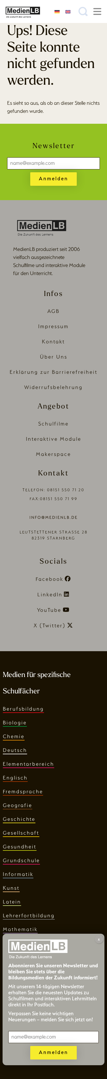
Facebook (49, 579)
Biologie (15, 723)
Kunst (11, 888)
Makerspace (53, 454)
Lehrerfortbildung (29, 915)
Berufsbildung (23, 709)
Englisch (15, 778)
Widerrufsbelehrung (53, 387)
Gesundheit (20, 847)
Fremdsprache (23, 791)
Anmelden (53, 178)
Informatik (18, 874)
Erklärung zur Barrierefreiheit (54, 372)
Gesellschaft (21, 833)
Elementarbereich (28, 764)
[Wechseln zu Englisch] (67, 11)
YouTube (49, 610)
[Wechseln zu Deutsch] (57, 11)
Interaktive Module (53, 439)
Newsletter (54, 146)
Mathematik (20, 929)
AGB (53, 311)
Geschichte (19, 819)
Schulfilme (53, 424)
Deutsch (15, 750)
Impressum (53, 326)
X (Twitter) (50, 625)
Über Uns (53, 357)
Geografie (17, 805)
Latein (12, 902)
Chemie (14, 736)
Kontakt (53, 342)
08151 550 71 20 (65, 490)
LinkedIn (49, 594)
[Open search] (83, 11)
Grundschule (21, 860)
